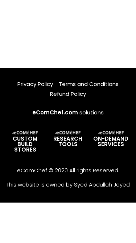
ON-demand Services (110, 141)
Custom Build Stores (25, 144)
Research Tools (67, 141)
